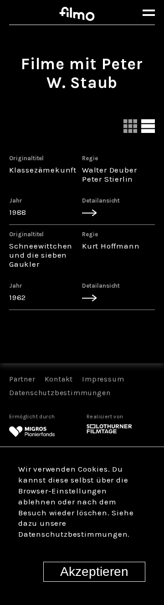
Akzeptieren (94, 571)
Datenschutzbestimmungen (59, 392)
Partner (22, 379)
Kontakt (59, 379)
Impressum (103, 379)
